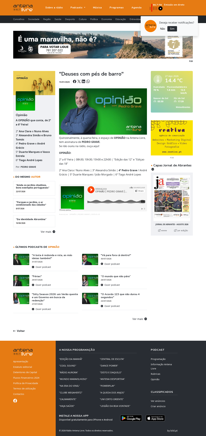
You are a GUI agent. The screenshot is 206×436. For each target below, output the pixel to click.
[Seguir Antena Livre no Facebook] (15, 401)
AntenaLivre (63, 214)
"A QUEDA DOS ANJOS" (112, 392)
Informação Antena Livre (161, 366)
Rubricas (155, 373)
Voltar (20, 331)
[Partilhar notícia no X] (79, 81)
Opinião (155, 379)
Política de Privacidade (25, 383)
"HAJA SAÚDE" (67, 405)
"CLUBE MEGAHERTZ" (70, 392)
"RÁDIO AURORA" (68, 372)
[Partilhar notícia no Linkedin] (84, 81)
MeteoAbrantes (183, 107)
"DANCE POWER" (109, 365)
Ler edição (182, 230)
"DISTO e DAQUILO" (111, 372)
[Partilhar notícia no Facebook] (75, 81)
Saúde (58, 19)
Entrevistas (135, 19)
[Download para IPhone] (155, 418)
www (163, 230)
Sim (172, 28)
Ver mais (46, 231)
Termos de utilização (24, 388)
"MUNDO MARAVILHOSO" (73, 379)
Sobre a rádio (54, 7)
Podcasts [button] (76, 7)
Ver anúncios (158, 400)
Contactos (18, 394)
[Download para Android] (131, 418)
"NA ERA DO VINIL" (69, 385)
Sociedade (33, 19)
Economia (107, 19)
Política (94, 19)
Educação (121, 19)
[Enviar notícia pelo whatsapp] (88, 81)
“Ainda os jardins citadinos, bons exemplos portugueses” (32, 188)
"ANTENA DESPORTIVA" (112, 379)
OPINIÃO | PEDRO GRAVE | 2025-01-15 (85, 214)
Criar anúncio (158, 406)
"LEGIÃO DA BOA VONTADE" (115, 405)
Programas (117, 7)
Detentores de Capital (25, 372)
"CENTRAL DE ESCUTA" (112, 359)
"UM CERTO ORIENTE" (112, 399)
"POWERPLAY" (107, 385)
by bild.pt (172, 430)
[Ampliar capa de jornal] (171, 198)
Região (47, 19)
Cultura (82, 19)
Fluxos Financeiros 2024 (26, 377)
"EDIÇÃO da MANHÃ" (70, 359)
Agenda (136, 7)
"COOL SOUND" (67, 365)
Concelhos (18, 19)
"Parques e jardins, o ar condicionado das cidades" (31, 205)
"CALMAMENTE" (67, 399)
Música (97, 7)
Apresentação (20, 361)
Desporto (70, 19)
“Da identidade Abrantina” (31, 221)
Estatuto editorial (22, 366)
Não (162, 28)
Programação (158, 359)
